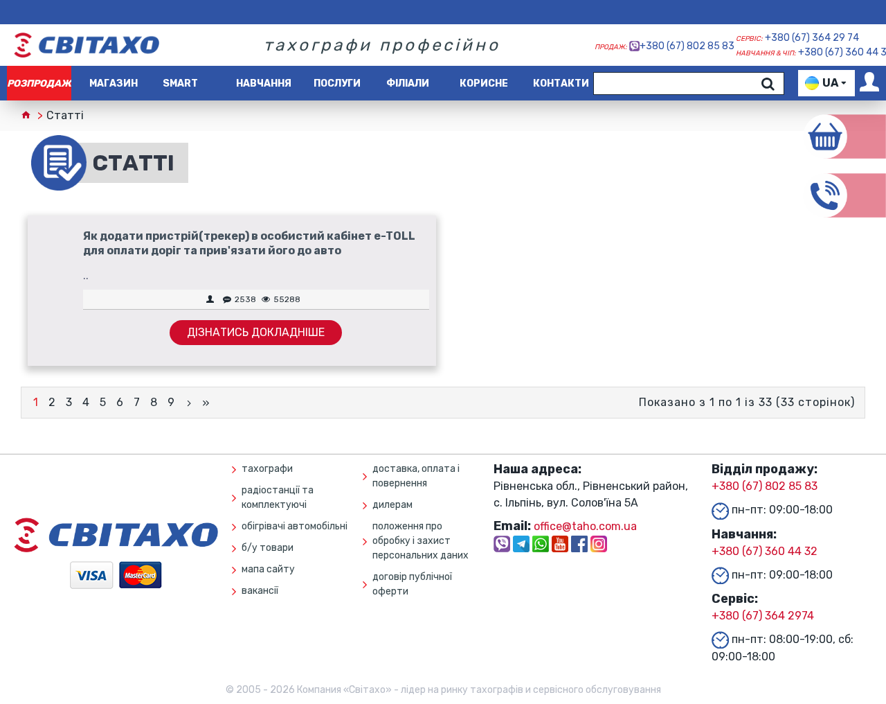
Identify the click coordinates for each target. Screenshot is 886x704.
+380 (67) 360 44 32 (764, 551)
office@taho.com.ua (585, 526)
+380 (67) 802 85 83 (687, 46)
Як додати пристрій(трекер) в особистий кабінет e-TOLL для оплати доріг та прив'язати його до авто (249, 243)
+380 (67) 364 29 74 (812, 38)
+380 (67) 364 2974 (763, 615)
